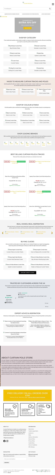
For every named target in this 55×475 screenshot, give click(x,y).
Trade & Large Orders (33, 431)
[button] (15, 298)
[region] (33, 298)
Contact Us (31, 433)
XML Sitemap (31, 447)
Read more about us (8, 437)
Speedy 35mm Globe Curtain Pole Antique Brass (40, 176)
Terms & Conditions (33, 444)
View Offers (27, 28)
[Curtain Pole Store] (27, 3)
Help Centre (31, 429)
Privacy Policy (32, 441)
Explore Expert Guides (27, 272)
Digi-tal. (9, 472)
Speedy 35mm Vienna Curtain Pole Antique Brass (15, 206)
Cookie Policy (31, 443)
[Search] (49, 8)
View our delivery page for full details (36, 397)
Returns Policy (32, 439)
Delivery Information (33, 437)
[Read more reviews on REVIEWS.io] (9, 303)
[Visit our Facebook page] (4, 441)
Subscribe (6, 462)
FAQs (30, 435)
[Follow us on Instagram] (7, 441)
